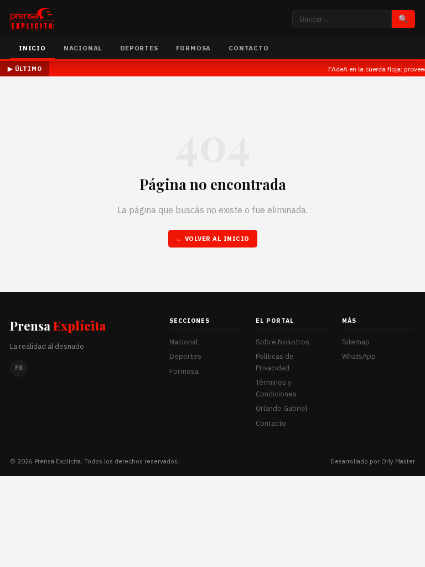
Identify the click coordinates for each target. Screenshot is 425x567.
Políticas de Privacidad (275, 362)
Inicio (32, 48)
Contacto (248, 48)
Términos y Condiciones (276, 388)
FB (19, 368)
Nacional (83, 48)
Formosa (193, 48)
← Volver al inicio (213, 238)
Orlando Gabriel (281, 408)
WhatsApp (359, 356)
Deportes (139, 48)
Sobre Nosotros (282, 342)
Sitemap (356, 342)
